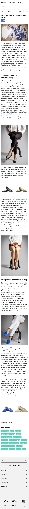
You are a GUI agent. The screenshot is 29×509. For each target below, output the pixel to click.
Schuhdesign (5, 443)
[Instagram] (10, 465)
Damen (12, 431)
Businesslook (5, 431)
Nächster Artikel (23, 11)
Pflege (19, 437)
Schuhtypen (5, 449)
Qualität (11, 440)
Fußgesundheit (5, 434)
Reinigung (17, 440)
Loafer (22, 350)
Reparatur (24, 440)
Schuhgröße (23, 443)
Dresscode (18, 431)
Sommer (18, 449)
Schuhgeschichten (14, 443)
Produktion (5, 440)
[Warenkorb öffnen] (26, 2)
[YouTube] (14, 465)
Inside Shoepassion (7, 437)
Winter (24, 449)
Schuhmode (12, 446)
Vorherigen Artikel (6, 11)
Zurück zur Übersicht (6, 422)
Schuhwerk (12, 449)
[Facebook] (18, 465)
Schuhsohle (19, 446)
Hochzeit (18, 434)
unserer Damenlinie (21, 199)
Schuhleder (4, 446)
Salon (3, 20)
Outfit (14, 437)
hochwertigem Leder (19, 201)
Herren (13, 434)
